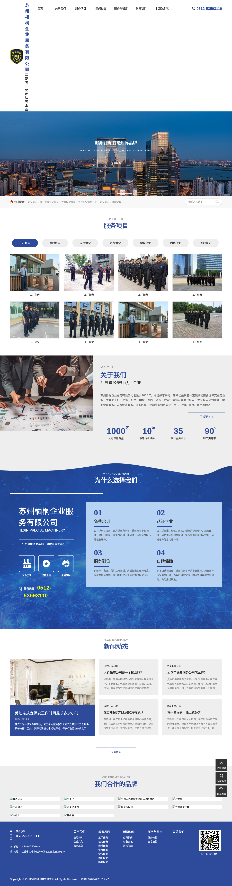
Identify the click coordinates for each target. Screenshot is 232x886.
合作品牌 (78, 845)
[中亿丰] (35, 815)
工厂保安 (25, 243)
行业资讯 (128, 841)
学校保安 (145, 243)
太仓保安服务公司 (87, 202)
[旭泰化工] (89, 799)
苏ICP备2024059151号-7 (95, 879)
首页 (40, 8)
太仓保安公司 (35, 202)
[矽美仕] (197, 799)
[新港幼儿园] (89, 807)
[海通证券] (35, 799)
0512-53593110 (209, 8)
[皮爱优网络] (143, 807)
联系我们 (141, 8)
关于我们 (60, 8)
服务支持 (152, 837)
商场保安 (175, 243)
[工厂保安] (35, 272)
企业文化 (78, 841)
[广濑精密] (35, 807)
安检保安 (85, 243)
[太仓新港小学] (197, 807)
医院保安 (55, 243)
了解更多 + (206, 417)
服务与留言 (121, 8)
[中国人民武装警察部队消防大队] (143, 799)
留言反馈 (152, 841)
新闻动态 (100, 8)
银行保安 (115, 243)
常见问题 (128, 845)
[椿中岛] (89, 815)
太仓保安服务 (51, 202)
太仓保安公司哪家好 (110, 202)
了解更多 (116, 163)
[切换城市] (162, 8)
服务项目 (80, 8)
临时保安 (205, 243)
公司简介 (78, 837)
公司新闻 (128, 837)
